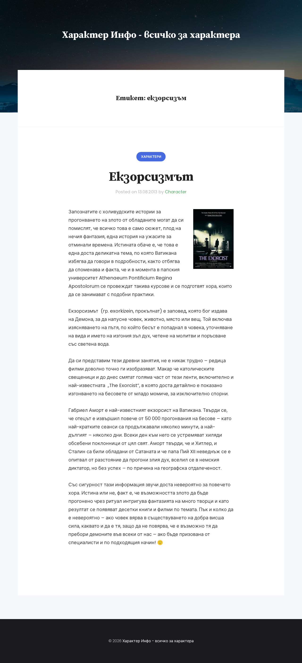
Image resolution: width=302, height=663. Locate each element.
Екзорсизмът (151, 177)
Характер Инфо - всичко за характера (151, 35)
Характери (151, 156)
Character (176, 192)
